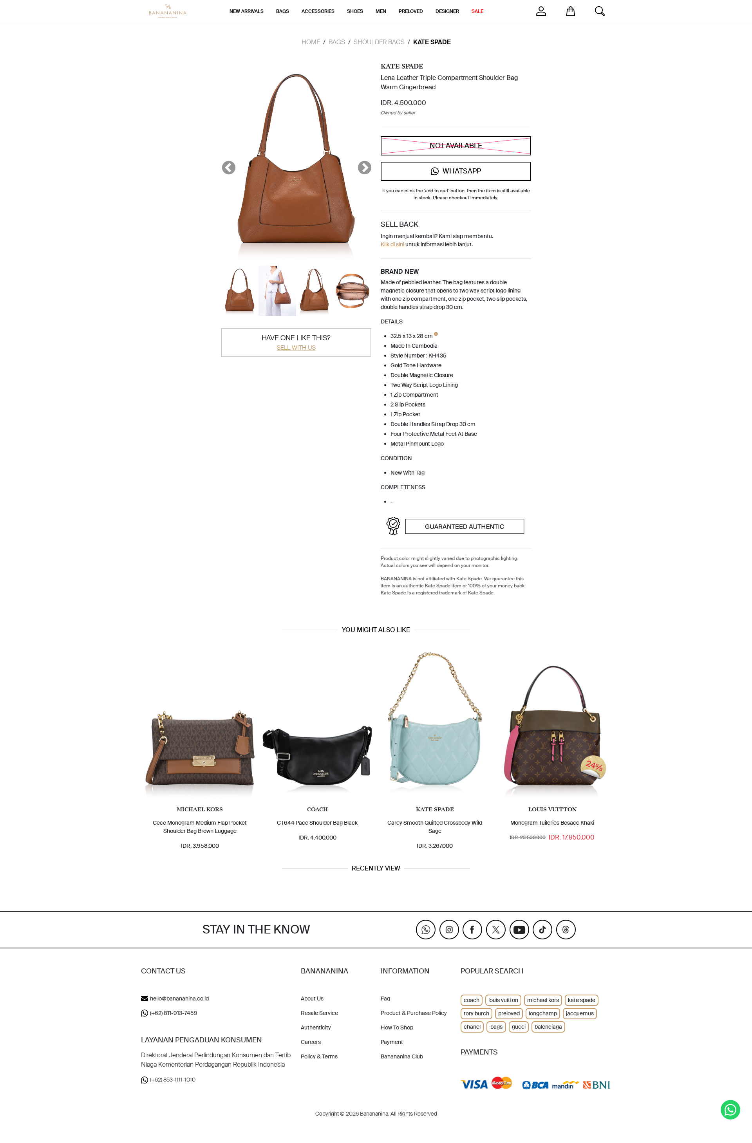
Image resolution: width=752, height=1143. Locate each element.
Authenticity (316, 1027)
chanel (472, 1026)
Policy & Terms (319, 1056)
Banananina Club (402, 1056)
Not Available (456, 145)
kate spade (581, 1000)
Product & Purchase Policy (414, 1013)
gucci (519, 1026)
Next (361, 164)
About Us (312, 998)
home (311, 42)
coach (471, 1000)
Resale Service (319, 1013)
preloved (509, 1013)
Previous (225, 164)
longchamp (543, 1013)
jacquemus (580, 1013)
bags (496, 1026)
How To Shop (397, 1027)
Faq (385, 998)
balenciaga (548, 1026)
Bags (337, 42)
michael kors (543, 1000)
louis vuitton (503, 1000)
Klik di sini (393, 244)
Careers (311, 1041)
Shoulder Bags (379, 42)
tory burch (476, 1013)
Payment (392, 1041)
